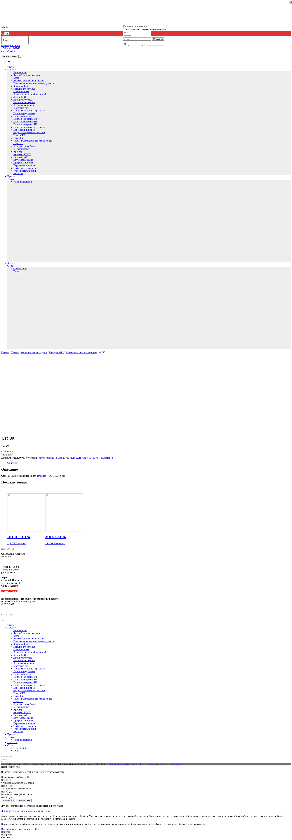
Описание (12, 463)
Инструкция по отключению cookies (20, 829)
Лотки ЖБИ (19, 97)
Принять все (8, 800)
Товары (15, 352)
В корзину (7, 455)
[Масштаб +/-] (11, 756)
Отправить (158, 39)
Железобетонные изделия (26, 75)
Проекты (12, 176)
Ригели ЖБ (19, 135)
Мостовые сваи (21, 108)
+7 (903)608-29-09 (10, 45)
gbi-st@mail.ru (8, 51)
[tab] (149, 463)
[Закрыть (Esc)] (2, 756)
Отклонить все (23, 800)
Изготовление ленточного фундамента (33, 83)
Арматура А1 (20, 157)
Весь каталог (20, 72)
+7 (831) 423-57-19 (10, 48)
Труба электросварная (24, 168)
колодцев (41, 476)
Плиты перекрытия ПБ (25, 121)
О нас (10, 266)
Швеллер (18, 173)
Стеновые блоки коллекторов (81, 352)
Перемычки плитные (24, 129)
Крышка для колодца (24, 88)
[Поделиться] (5, 756)
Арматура (18, 151)
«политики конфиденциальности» (165, 764)
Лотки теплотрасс (22, 99)
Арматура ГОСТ (22, 154)
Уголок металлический (25, 170)
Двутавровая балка (23, 160)
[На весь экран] (8, 756)
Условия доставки (22, 181)
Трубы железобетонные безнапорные (32, 140)
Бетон (16, 78)
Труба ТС (18, 143)
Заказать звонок (9, 56)
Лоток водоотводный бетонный (30, 94)
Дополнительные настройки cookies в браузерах (26, 811)
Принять (5, 832)
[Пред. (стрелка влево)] (2, 759)
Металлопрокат (21, 149)
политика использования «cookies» (127, 764)
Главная (11, 67)
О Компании (20, 268)
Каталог (11, 69)
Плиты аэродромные (24, 113)
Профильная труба (23, 162)
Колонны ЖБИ (21, 91)
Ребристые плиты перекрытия (29, 132)
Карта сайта (7, 614)
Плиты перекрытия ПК (25, 124)
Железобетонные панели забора (29, 80)
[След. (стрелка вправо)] (5, 759)
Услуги (11, 179)
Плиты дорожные (22, 116)
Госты (16, 271)
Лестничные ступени (24, 102)
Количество (7, 451)
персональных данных (157, 45)
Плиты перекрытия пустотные (29, 127)
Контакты (12, 263)
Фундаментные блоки (24, 146)
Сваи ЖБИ (19, 138)
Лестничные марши (23, 105)
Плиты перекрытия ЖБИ (26, 119)
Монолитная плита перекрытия (29, 110)
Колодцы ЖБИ (21, 86)
